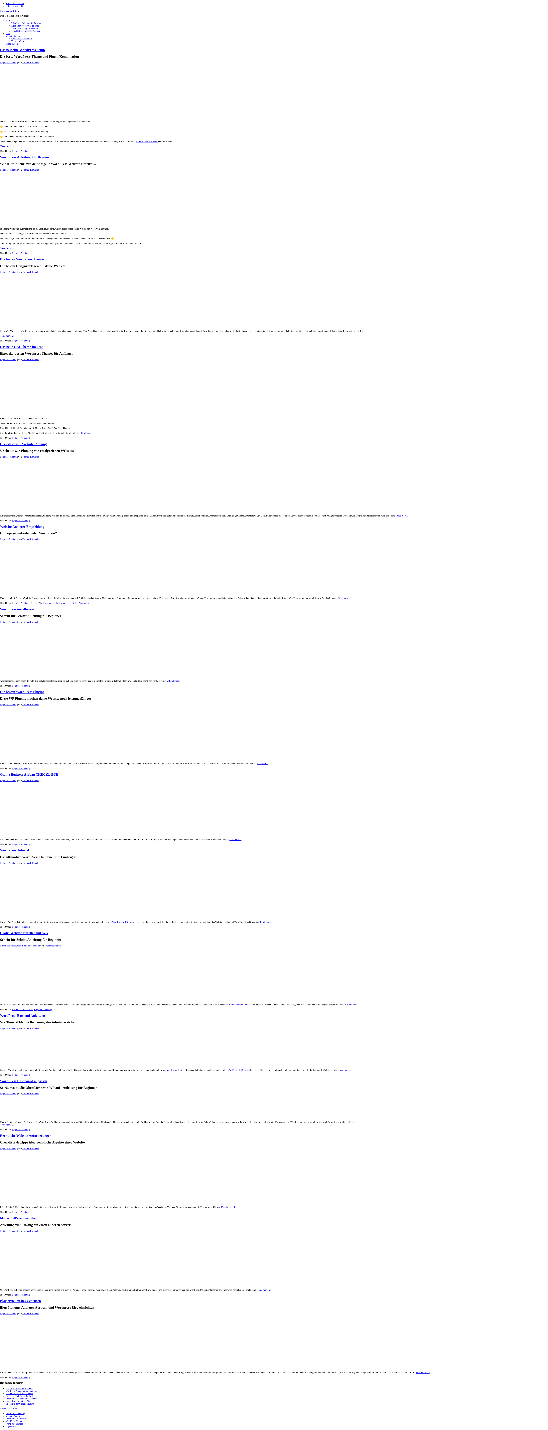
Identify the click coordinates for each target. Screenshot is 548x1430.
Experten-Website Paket (147, 141)
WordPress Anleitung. (122, 922)
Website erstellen (70, 603)
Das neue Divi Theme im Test (21, 347)
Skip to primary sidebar (16, 6)
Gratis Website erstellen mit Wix (24, 933)
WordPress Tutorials (176, 1070)
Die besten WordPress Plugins (22, 692)
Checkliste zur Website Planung (23, 444)
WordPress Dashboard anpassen (23, 1081)
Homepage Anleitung (9, 11)
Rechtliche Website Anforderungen (25, 1135)
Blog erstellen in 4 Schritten (20, 1301)
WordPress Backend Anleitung (22, 1015)
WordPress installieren (17, 609)
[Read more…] (7, 146)
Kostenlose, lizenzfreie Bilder (19, 1401)
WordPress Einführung (238, 1070)
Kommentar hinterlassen (240, 1004)
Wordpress (84, 603)
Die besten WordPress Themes (22, 259)
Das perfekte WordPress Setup (22, 50)
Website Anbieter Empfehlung (22, 526)
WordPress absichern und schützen (21, 1398)
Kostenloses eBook (8, 1408)
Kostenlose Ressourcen (10, 945)
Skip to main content (15, 3)
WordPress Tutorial (14, 850)
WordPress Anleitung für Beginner (25, 157)
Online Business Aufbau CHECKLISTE (29, 774)
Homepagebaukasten (52, 603)
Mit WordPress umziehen (19, 1218)
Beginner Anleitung (9, 62)
